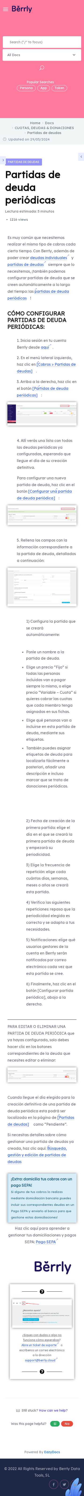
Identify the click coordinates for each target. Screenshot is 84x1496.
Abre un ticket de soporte (38, 1345)
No (67, 1424)
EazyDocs (52, 1452)
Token (59, 88)
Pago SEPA (46, 1241)
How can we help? (53, 1410)
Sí (55, 1424)
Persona (26, 88)
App (43, 88)
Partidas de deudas (23, 162)
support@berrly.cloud (40, 1360)
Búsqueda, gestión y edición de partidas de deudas (37, 1155)
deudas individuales (48, 257)
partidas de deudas (25, 264)
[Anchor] (47, 326)
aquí (45, 347)
